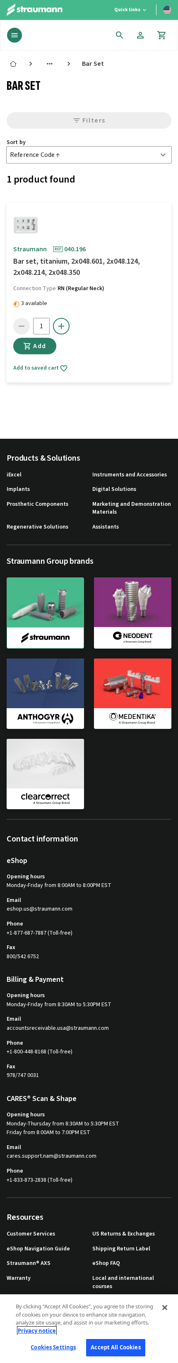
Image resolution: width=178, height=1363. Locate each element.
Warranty (19, 1278)
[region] (89, 1328)
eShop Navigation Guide (38, 1249)
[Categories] (14, 35)
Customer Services (31, 1234)
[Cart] (162, 35)
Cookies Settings (53, 1347)
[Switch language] (167, 10)
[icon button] (119, 35)
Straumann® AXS (29, 1263)
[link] (13, 64)
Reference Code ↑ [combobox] (35, 154)
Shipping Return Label (121, 1249)
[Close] (165, 1307)
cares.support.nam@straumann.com (51, 1156)
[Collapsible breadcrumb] (49, 63)
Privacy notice (37, 1330)
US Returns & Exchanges (123, 1234)
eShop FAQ (106, 1263)
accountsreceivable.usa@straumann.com (58, 1028)
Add (39, 346)
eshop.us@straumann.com (39, 909)
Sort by (16, 143)
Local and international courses (123, 1282)
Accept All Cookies (115, 1347)
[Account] (140, 35)
